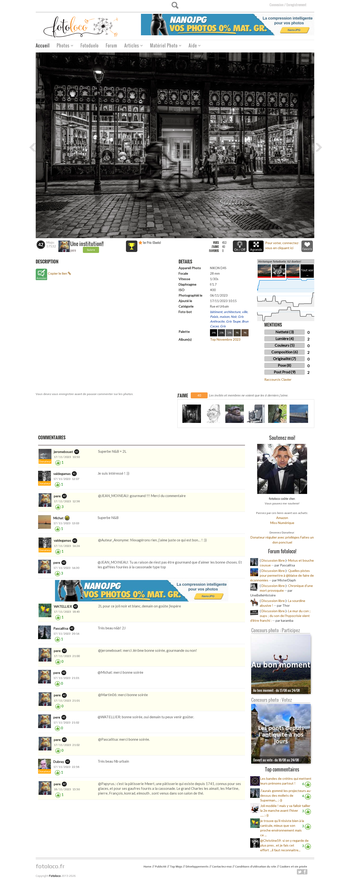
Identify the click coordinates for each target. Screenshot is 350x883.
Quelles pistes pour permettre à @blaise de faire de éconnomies (282, 575)
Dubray (58, 762)
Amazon (282, 518)
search (175, 5)
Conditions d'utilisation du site (255, 866)
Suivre (91, 249)
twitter (299, 871)
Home (147, 866)
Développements (197, 866)
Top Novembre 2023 (225, 339)
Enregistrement (296, 4)
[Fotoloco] (81, 27)
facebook (304, 871)
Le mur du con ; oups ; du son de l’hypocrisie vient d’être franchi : (280, 615)
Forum (111, 45)
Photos (61, 46)
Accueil (43, 45)
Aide (191, 46)
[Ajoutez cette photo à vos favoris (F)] (307, 246)
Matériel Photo (162, 46)
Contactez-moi (222, 866)
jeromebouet (63, 452)
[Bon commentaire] (58, 462)
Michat (58, 518)
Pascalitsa (60, 628)
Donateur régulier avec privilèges (275, 537)
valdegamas (62, 474)
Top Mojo (176, 866)
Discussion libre (273, 560)
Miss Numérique (282, 523)
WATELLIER (63, 606)
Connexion (277, 4)
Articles (130, 46)
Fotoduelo (89, 45)
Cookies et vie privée (293, 866)
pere (73, 250)
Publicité (160, 866)
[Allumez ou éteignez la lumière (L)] (240, 246)
